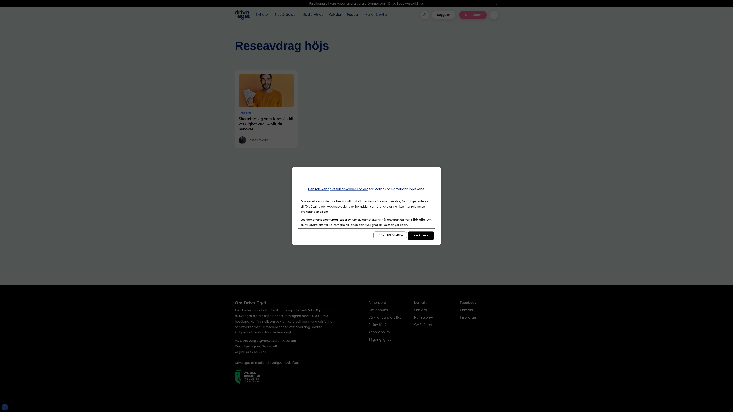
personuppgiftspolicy (335, 220)
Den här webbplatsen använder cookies (338, 189)
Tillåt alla (421, 235)
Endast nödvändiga (390, 235)
